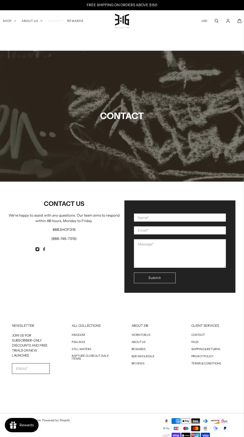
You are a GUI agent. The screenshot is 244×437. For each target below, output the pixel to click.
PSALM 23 (78, 342)
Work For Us (141, 334)
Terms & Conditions (206, 363)
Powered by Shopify (56, 420)
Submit (154, 278)
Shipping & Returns (205, 349)
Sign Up (31, 384)
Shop (7, 21)
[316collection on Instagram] (37, 250)
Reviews (138, 363)
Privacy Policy (202, 356)
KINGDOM (78, 334)
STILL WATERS (81, 349)
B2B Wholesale (143, 356)
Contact (56, 21)
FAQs (194, 342)
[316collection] (122, 21)
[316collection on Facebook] (44, 250)
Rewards (75, 21)
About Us (30, 21)
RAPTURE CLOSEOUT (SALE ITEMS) (90, 357)
